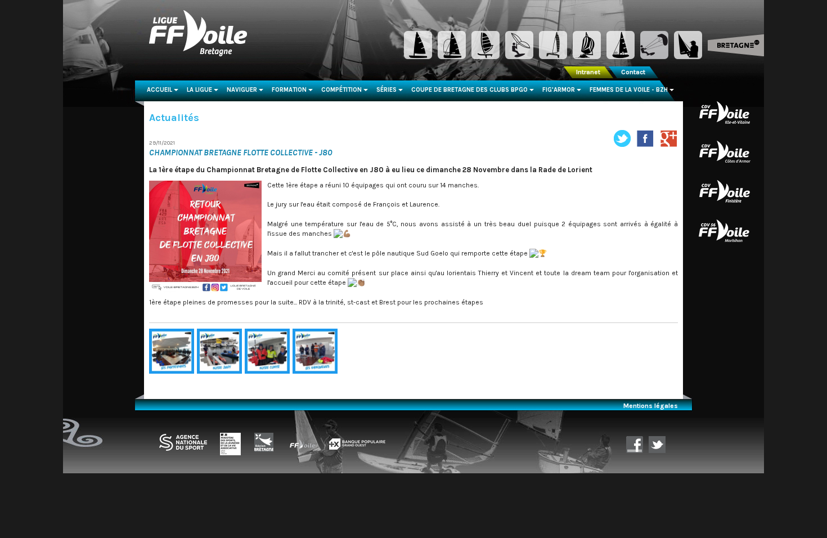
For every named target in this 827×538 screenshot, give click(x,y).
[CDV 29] (724, 191)
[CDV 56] (724, 230)
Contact (633, 72)
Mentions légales (650, 406)
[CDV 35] (724, 112)
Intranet (588, 72)
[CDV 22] (724, 151)
